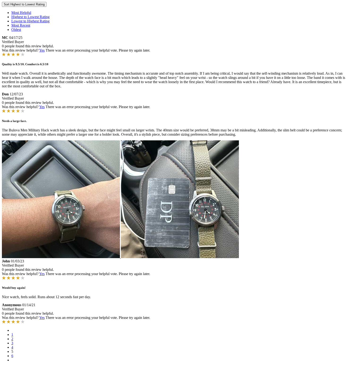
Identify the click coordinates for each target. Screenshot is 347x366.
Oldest (16, 30)
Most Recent (20, 25)
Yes (42, 50)
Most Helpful (21, 13)
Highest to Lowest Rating (30, 17)
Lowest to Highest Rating (30, 21)
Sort (24, 4)
